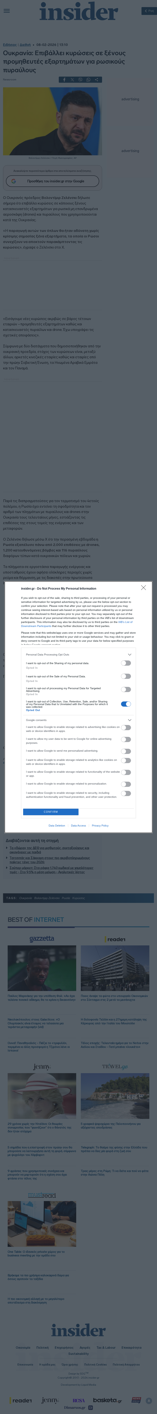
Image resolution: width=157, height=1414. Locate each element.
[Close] (144, 588)
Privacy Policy (100, 825)
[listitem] (78, 655)
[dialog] (78, 707)
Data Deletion (57, 825)
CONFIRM (51, 811)
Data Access (78, 825)
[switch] (126, 663)
